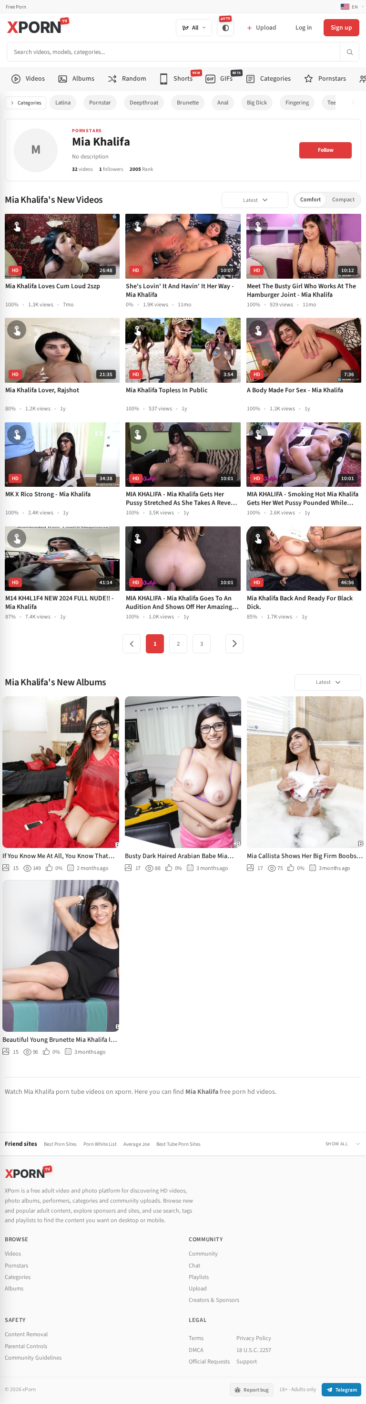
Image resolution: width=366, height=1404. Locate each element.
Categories (29, 102)
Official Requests (209, 1361)
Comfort (310, 200)
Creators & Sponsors (214, 1300)
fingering (297, 102)
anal (222, 102)
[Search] (349, 51)
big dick (257, 102)
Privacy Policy (253, 1338)
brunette (188, 102)
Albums (14, 1288)
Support (246, 1361)
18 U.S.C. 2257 (253, 1350)
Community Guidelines (33, 1357)
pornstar (100, 102)
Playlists (199, 1277)
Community (203, 1253)
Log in (303, 27)
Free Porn (16, 7)
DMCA (196, 1350)
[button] (356, 103)
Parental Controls (26, 1346)
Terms (196, 1338)
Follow (326, 150)
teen (333, 102)
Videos (13, 1253)
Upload (198, 1288)
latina (63, 102)
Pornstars (16, 1265)
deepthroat (144, 102)
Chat (194, 1265)
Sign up (341, 27)
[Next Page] (234, 643)
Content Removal (26, 1334)
